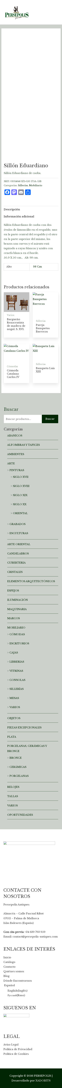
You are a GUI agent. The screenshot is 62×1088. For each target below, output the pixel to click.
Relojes (13, 786)
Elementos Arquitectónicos (31, 581)
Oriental (20, 513)
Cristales (15, 572)
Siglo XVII (20, 476)
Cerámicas (17, 767)
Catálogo (9, 962)
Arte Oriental (18, 544)
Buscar (50, 418)
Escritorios (19, 643)
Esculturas (18, 533)
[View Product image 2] (27, 147)
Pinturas (16, 470)
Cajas (13, 652)
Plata (11, 736)
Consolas (17, 680)
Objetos (13, 718)
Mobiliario (35, 185)
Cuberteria (16, 562)
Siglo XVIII (21, 486)
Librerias (16, 661)
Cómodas (17, 634)
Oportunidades (20, 814)
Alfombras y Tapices (23, 444)
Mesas (14, 698)
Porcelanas (19, 775)
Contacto (9, 966)
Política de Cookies (16, 1053)
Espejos (13, 590)
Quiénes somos (13, 971)
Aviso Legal (10, 1044)
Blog (6, 976)
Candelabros (18, 553)
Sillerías (23, 185)
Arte (11, 463)
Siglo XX (19, 504)
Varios (14, 707)
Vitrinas (16, 670)
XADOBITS (42, 1080)
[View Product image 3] (43, 147)
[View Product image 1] (11, 147)
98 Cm (37, 266)
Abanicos (14, 435)
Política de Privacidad (17, 1049)
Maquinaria (17, 609)
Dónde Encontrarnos (17, 980)
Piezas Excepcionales (24, 727)
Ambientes (15, 454)
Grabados (17, 524)
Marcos (13, 618)
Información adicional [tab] (19, 216)
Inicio (7, 957)
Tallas (12, 796)
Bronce (15, 757)
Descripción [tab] (12, 209)
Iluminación (17, 599)
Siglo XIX (20, 495)
